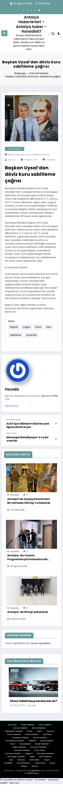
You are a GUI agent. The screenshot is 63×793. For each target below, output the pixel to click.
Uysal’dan (46, 154)
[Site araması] (53, 34)
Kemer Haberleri (42, 744)
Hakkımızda (40, 763)
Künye (52, 763)
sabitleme (36, 154)
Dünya (10, 670)
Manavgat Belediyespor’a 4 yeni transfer (27, 439)
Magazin (29, 753)
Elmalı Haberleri (14, 734)
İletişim (24, 766)
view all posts (11, 406)
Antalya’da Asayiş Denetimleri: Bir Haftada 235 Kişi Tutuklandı (28, 501)
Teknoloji (21, 760)
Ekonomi (50, 731)
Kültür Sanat (39, 750)
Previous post (13, 419)
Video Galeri (34, 760)
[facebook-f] (23, 10)
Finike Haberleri (31, 734)
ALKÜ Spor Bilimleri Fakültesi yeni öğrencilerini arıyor (27, 425)
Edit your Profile (49, 395)
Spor (11, 760)
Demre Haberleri (39, 728)
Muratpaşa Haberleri (16, 756)
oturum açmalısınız (40, 643)
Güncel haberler (14, 149)
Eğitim (39, 731)
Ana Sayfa (12, 725)
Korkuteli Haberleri (22, 750)
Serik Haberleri (45, 756)
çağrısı (18, 154)
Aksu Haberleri (45, 725)
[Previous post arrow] (56, 424)
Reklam (35, 766)
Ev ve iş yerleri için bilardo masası (16, 779)
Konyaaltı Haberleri (38, 747)
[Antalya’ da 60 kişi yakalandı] (31, 590)
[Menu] (4, 33)
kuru (29, 154)
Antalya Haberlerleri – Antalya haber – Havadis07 (31, 24)
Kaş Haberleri (25, 744)
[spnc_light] (59, 34)
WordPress (35, 770)
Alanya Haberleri (20, 728)
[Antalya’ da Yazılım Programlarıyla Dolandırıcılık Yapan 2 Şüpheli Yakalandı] (31, 534)
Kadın (12, 744)
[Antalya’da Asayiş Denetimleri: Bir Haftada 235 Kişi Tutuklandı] (31, 477)
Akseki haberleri (28, 725)
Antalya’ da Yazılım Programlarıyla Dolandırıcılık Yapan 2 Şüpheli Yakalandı (27, 557)
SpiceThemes (32, 773)
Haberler (32, 740)
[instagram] (35, 10)
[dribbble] (31, 10)
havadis (11, 160)
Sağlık (32, 756)
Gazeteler (8, 763)
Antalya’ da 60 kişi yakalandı (27, 612)
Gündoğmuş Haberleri (15, 740)
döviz (24, 154)
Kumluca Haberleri (13, 753)
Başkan (11, 154)
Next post (11, 433)
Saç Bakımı (40, 779)
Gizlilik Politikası (24, 763)
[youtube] (39, 10)
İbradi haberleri (46, 740)
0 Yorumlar (50, 160)
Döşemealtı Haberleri (14, 731)
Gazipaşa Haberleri (20, 737)
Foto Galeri (47, 734)
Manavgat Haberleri (45, 753)
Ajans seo (14, 782)
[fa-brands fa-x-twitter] (27, 10)
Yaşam (47, 760)
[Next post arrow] (56, 439)
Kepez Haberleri (19, 747)
